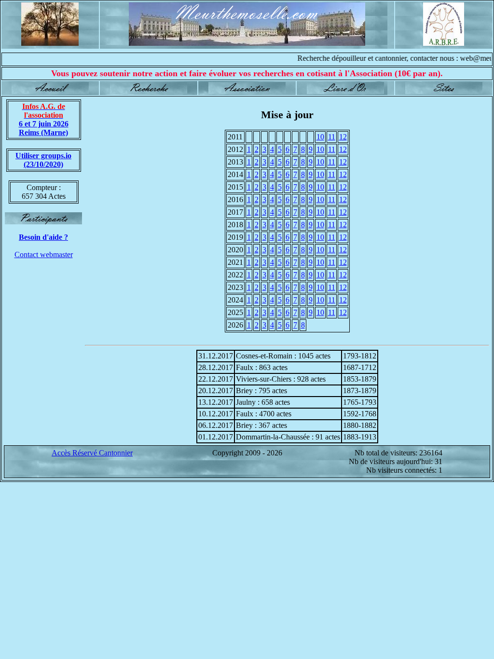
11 (331, 137)
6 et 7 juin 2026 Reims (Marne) (44, 119)
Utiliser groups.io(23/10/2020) (43, 159)
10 (320, 137)
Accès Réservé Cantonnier (92, 453)
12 (343, 137)
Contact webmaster (43, 254)
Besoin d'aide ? (43, 237)
